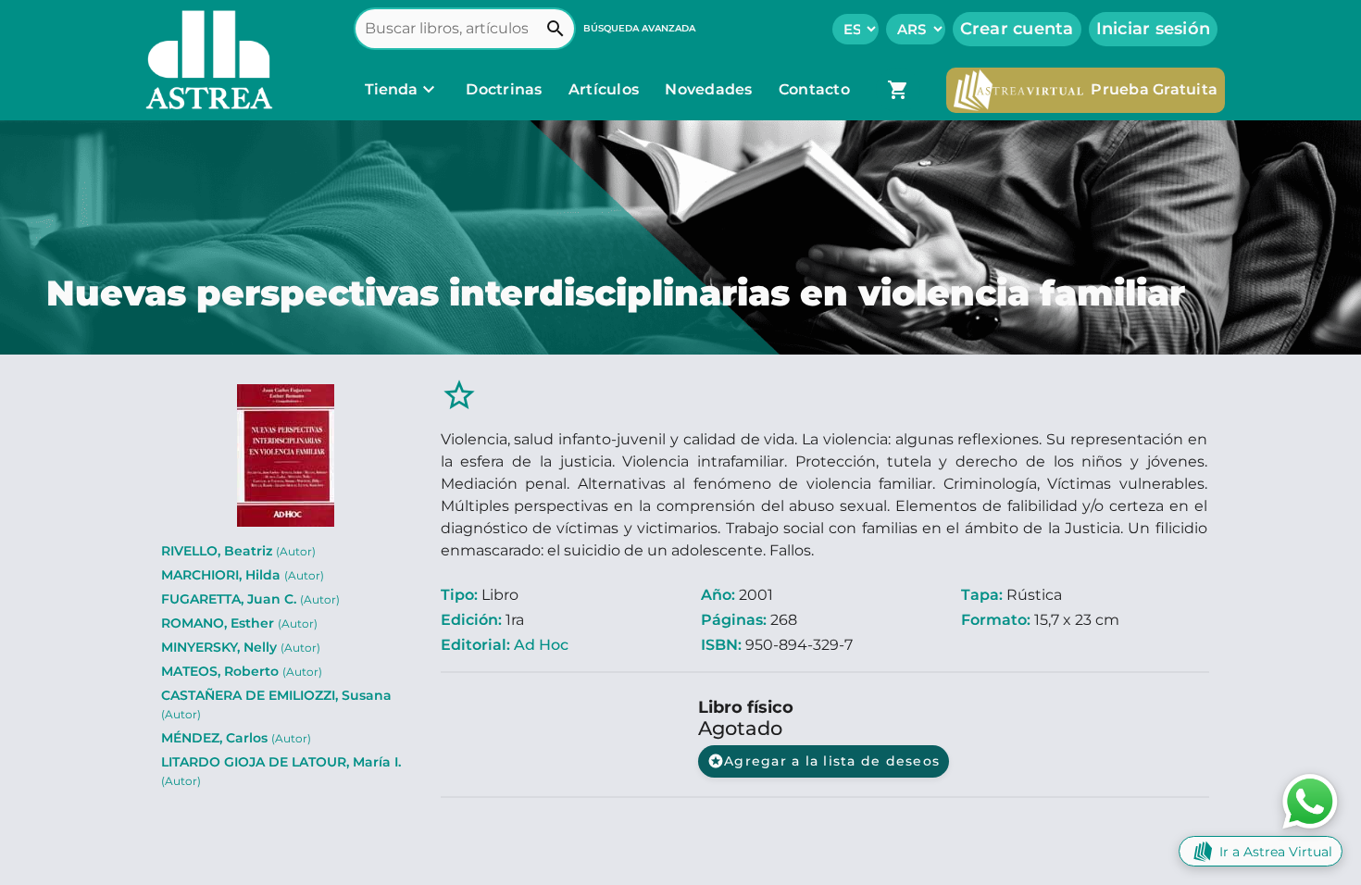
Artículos (605, 89)
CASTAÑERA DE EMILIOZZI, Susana (276, 704)
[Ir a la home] (204, 60)
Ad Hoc (541, 645)
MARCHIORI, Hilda (242, 575)
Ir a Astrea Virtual (1275, 851)
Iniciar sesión (1153, 29)
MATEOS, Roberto (241, 671)
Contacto (814, 89)
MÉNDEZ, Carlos (236, 737)
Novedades (710, 89)
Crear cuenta (1017, 29)
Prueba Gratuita (1154, 89)
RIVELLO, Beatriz (238, 550)
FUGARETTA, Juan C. (250, 599)
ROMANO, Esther (239, 623)
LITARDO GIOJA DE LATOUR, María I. (281, 771)
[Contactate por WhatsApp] (1310, 800)
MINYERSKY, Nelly (240, 647)
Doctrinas (504, 89)
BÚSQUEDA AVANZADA (639, 28)
